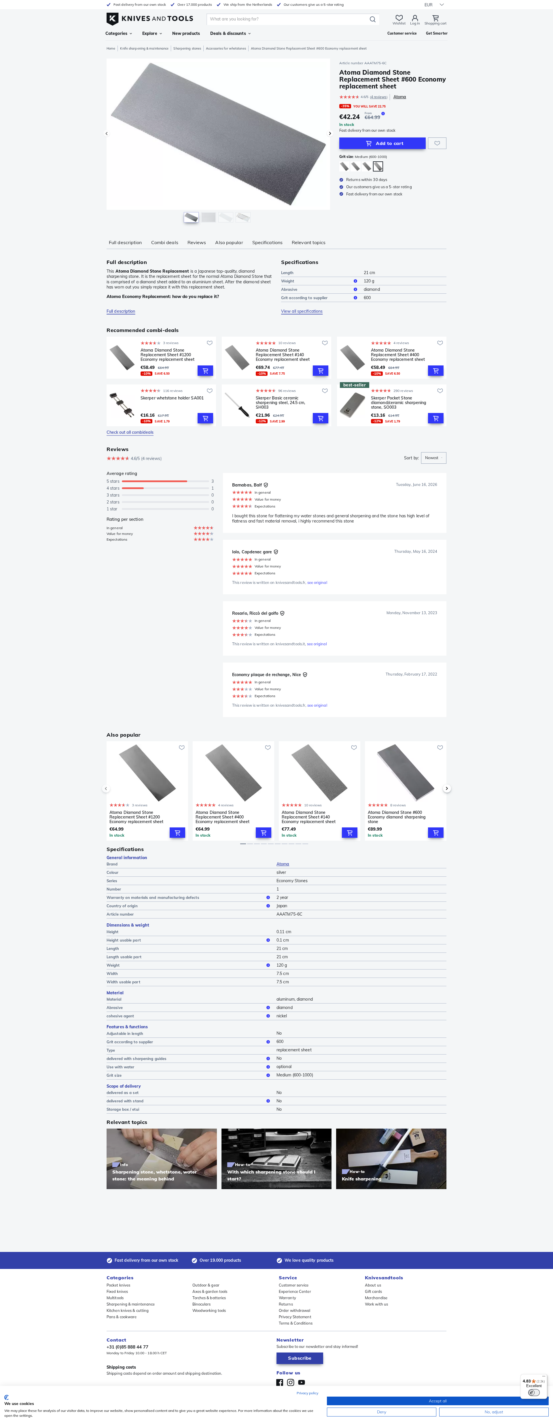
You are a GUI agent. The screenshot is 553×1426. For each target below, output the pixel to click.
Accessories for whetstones (226, 48)
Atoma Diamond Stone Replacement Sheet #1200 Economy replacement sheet (168, 355)
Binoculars (201, 1304)
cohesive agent (120, 1016)
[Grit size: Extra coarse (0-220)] (355, 166)
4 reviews (379, 97)
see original (317, 582)
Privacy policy (307, 1393)
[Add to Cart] (205, 370)
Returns (286, 1304)
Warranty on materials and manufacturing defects (153, 897)
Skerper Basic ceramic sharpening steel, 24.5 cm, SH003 (280, 403)
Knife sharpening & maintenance (144, 48)
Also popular (229, 242)
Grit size (114, 1075)
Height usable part (124, 940)
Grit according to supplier (304, 297)
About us (373, 1285)
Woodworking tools (209, 1310)
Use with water (120, 1067)
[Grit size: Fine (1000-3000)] (344, 166)
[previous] (116, 788)
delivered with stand (125, 1101)
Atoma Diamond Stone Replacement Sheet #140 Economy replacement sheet (283, 355)
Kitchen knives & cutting (128, 1310)
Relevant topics (309, 242)
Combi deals (164, 242)
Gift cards (373, 1291)
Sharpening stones (187, 48)
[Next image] (330, 133)
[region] (218, 142)
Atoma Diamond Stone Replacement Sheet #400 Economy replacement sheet (398, 355)
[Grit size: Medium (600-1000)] (378, 166)
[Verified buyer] (266, 485)
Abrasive (289, 289)
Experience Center (295, 1291)
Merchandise (376, 1297)
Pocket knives (118, 1285)
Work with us (376, 1304)
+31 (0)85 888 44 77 (127, 1347)
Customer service (294, 1285)
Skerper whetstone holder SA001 (172, 398)
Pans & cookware (122, 1316)
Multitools (115, 1297)
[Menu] (543, 1377)
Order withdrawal (294, 1310)
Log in (415, 23)
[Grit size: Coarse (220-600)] (366, 166)
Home (111, 48)
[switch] (534, 1392)
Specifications (267, 242)
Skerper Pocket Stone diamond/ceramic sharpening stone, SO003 (399, 403)
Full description (125, 242)
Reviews (197, 242)
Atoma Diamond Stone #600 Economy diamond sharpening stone (397, 817)
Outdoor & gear (205, 1285)
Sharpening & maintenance (131, 1304)
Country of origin (122, 905)
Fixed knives (117, 1291)
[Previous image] (106, 133)
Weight (287, 281)
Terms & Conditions (296, 1323)
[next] (437, 788)
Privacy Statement (295, 1316)
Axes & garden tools (210, 1291)
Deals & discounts (228, 33)
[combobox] (433, 458)
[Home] (150, 17)
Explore (149, 33)
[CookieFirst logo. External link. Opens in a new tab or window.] (6, 1397)
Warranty (287, 1297)
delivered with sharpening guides (136, 1058)
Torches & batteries (209, 1297)
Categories (116, 33)
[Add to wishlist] (437, 143)
